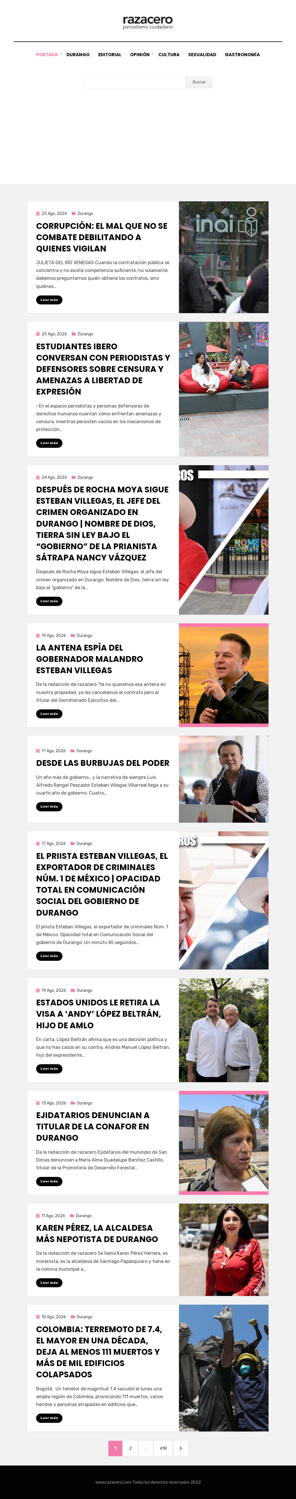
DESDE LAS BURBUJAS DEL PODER (102, 763)
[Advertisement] (148, 131)
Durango (78, 55)
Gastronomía (242, 55)
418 (166, 1448)
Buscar (199, 82)
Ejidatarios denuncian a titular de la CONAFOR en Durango (93, 1127)
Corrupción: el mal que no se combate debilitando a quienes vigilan (101, 237)
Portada (47, 55)
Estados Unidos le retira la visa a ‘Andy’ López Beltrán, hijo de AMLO (98, 1014)
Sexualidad (202, 55)
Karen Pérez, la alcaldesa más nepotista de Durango (97, 1233)
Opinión (140, 55)
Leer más (49, 300)
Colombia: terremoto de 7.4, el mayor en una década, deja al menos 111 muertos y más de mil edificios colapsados (99, 1352)
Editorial (109, 55)
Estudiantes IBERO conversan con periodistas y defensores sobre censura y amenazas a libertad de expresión (103, 369)
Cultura (169, 55)
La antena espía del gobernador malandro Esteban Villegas (89, 659)
